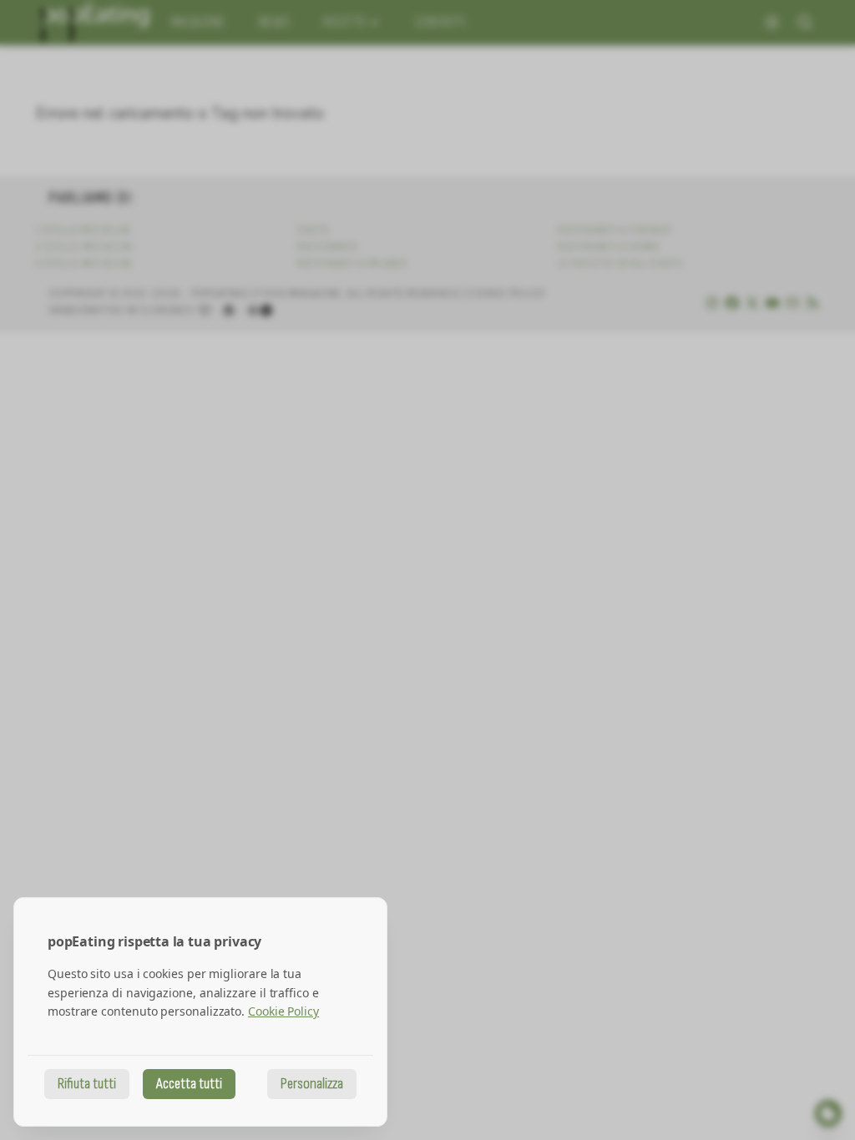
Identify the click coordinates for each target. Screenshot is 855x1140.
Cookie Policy (283, 1011)
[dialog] (200, 1012)
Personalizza (312, 1083)
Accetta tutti (189, 1083)
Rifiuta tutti (87, 1083)
